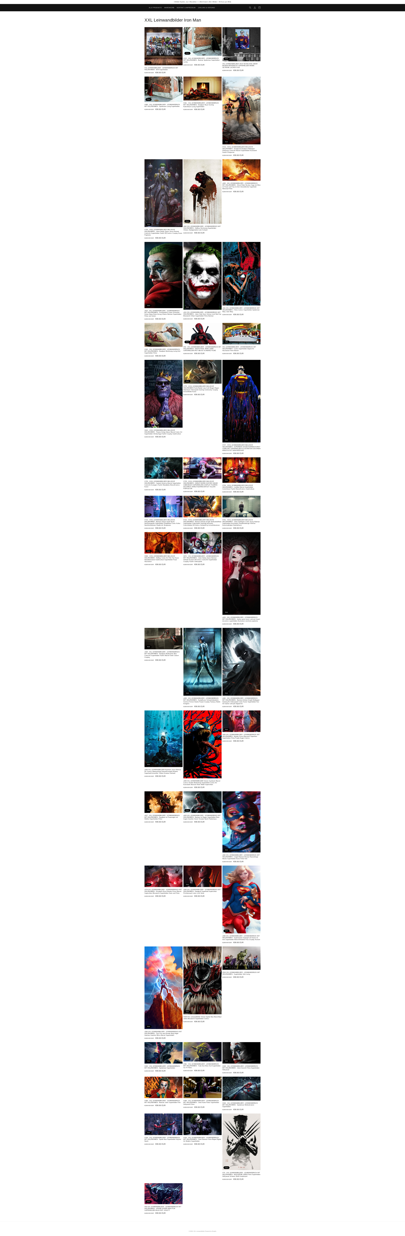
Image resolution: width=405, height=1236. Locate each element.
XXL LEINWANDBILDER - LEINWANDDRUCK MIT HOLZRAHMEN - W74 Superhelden (161, 68)
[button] (250, 7)
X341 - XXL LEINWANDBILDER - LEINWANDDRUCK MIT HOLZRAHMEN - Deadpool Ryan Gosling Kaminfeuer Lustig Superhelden (201, 104)
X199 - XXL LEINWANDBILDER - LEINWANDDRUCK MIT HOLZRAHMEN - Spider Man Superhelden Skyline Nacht (162, 1139)
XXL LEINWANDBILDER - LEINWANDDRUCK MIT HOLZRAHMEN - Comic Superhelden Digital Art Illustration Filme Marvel (239, 348)
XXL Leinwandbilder (199, 1231)
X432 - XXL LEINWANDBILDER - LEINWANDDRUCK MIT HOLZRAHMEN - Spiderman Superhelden (162, 1067)
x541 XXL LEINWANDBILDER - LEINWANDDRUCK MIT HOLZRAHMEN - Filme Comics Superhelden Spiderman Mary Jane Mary (241, 309)
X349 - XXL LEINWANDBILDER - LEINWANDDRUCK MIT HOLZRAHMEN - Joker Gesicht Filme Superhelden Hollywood (240, 1068)
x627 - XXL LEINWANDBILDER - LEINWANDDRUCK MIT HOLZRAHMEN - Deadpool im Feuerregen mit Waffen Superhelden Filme (162, 817)
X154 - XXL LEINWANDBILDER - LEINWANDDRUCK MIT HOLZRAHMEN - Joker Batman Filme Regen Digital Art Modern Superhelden (202, 1139)
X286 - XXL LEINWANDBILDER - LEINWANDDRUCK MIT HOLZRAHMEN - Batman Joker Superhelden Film (162, 1101)
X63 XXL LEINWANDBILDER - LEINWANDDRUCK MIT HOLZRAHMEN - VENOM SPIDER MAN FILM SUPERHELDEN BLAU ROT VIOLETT (162, 1208)
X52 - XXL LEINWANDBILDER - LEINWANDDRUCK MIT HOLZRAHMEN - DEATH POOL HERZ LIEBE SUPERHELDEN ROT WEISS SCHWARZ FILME (202, 348)
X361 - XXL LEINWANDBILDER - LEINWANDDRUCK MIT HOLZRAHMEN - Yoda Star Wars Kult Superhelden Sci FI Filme (202, 1065)
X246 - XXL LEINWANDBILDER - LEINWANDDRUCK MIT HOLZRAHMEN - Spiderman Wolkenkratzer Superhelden (240, 1104)
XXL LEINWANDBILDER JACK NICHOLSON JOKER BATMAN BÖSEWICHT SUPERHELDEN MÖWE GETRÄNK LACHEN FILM (240, 65)
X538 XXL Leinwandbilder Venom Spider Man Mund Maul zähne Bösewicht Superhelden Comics (202, 1017)
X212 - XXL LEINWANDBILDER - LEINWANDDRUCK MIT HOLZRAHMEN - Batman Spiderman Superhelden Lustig (201, 60)
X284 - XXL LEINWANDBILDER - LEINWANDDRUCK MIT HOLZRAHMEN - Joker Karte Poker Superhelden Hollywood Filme (201, 1102)
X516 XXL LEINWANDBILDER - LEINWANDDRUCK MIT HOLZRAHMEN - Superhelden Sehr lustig (241, 973)
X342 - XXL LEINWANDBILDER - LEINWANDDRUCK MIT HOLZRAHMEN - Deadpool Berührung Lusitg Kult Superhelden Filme (162, 351)
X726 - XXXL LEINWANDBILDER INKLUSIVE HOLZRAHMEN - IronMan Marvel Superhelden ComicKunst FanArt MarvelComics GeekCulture (238, 487)
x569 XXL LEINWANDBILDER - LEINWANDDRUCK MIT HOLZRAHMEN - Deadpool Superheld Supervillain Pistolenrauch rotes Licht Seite (202, 891)
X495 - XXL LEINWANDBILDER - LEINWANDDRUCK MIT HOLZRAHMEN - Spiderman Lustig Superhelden (162, 105)
